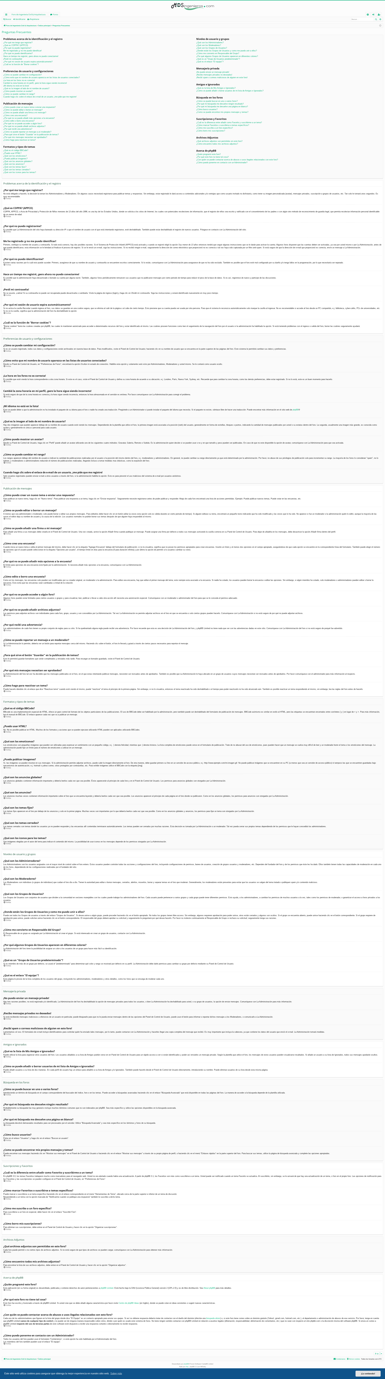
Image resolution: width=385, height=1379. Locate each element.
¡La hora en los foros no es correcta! (19, 80)
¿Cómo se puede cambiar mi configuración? (22, 75)
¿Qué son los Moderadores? (208, 45)
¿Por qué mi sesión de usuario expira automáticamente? (27, 62)
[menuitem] (367, 14)
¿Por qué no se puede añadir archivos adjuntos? (24, 126)
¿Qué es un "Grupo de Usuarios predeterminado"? (218, 59)
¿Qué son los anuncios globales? (17, 161)
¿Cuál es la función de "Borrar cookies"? (21, 64)
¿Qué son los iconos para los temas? (19, 172)
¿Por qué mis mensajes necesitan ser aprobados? (25, 137)
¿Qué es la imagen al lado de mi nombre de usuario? (26, 88)
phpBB (296, 410)
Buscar (8, 19)
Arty (187, 1366)
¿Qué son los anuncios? (14, 164)
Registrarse (34, 19)
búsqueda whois (213, 1318)
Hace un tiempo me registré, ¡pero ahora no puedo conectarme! (30, 56)
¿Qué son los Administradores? (210, 42)
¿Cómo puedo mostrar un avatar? (17, 91)
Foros (55, 14)
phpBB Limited (106, 1288)
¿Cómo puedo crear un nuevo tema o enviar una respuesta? (29, 107)
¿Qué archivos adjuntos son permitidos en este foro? (219, 141)
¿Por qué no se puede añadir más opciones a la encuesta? (29, 118)
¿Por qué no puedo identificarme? (18, 53)
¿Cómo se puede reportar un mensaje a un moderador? (27, 132)
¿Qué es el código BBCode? (15, 150)
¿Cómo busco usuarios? (206, 109)
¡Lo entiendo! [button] (368, 1373)
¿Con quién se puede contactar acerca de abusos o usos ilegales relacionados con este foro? (237, 160)
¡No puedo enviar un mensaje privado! (212, 72)
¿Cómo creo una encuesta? (15, 115)
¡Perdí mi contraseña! (12, 59)
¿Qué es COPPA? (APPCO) (15, 45)
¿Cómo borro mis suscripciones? (210, 131)
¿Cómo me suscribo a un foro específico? (214, 128)
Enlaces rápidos (7, 15)
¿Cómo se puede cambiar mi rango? (19, 94)
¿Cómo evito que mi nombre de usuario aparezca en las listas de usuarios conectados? (41, 77)
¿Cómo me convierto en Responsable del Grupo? (217, 53)
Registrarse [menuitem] (379, 15)
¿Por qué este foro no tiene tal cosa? (212, 157)
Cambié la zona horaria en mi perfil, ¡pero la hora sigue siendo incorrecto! (35, 83)
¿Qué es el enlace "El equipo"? (209, 62)
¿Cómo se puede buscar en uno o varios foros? (217, 101)
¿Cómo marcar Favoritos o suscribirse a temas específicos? (222, 125)
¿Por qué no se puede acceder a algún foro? (22, 123)
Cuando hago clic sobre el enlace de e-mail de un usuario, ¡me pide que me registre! (40, 97)
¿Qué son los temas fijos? (14, 167)
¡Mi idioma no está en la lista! (16, 86)
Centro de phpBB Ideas (129, 1303)
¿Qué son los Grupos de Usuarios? (211, 48)
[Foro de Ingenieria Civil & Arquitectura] (192, 6)
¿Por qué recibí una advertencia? (17, 129)
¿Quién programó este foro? (208, 154)
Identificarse (20, 19)
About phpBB (209, 1288)
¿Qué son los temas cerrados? (16, 169)
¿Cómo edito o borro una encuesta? (18, 121)
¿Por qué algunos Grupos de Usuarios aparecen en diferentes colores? (227, 56)
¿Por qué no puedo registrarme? (17, 48)
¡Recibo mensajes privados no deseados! (214, 75)
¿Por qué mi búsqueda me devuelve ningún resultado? (220, 104)
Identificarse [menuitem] (374, 15)
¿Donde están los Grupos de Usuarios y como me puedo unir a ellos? (226, 51)
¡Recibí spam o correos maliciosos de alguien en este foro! (222, 77)
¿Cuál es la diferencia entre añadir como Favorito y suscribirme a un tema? (229, 122)
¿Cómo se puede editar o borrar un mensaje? (23, 110)
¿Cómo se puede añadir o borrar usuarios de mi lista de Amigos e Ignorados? (229, 91)
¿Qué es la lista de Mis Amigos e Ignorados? (216, 88)
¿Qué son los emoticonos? (15, 156)
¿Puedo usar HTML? (12, 153)
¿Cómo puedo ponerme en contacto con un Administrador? (221, 162)
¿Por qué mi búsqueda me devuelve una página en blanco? (222, 106)
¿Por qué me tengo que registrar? (17, 42)
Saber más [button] (116, 1373)
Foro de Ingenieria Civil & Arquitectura (28, 14)
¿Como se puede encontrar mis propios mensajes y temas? (222, 112)
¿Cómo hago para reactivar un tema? (19, 140)
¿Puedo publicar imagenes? (15, 158)
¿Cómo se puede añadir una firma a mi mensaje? (24, 112)
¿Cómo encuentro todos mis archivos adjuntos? (217, 144)
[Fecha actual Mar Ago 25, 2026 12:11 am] (380, 25)
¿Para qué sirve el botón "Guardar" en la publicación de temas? (31, 134)
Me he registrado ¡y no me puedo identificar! (22, 51)
